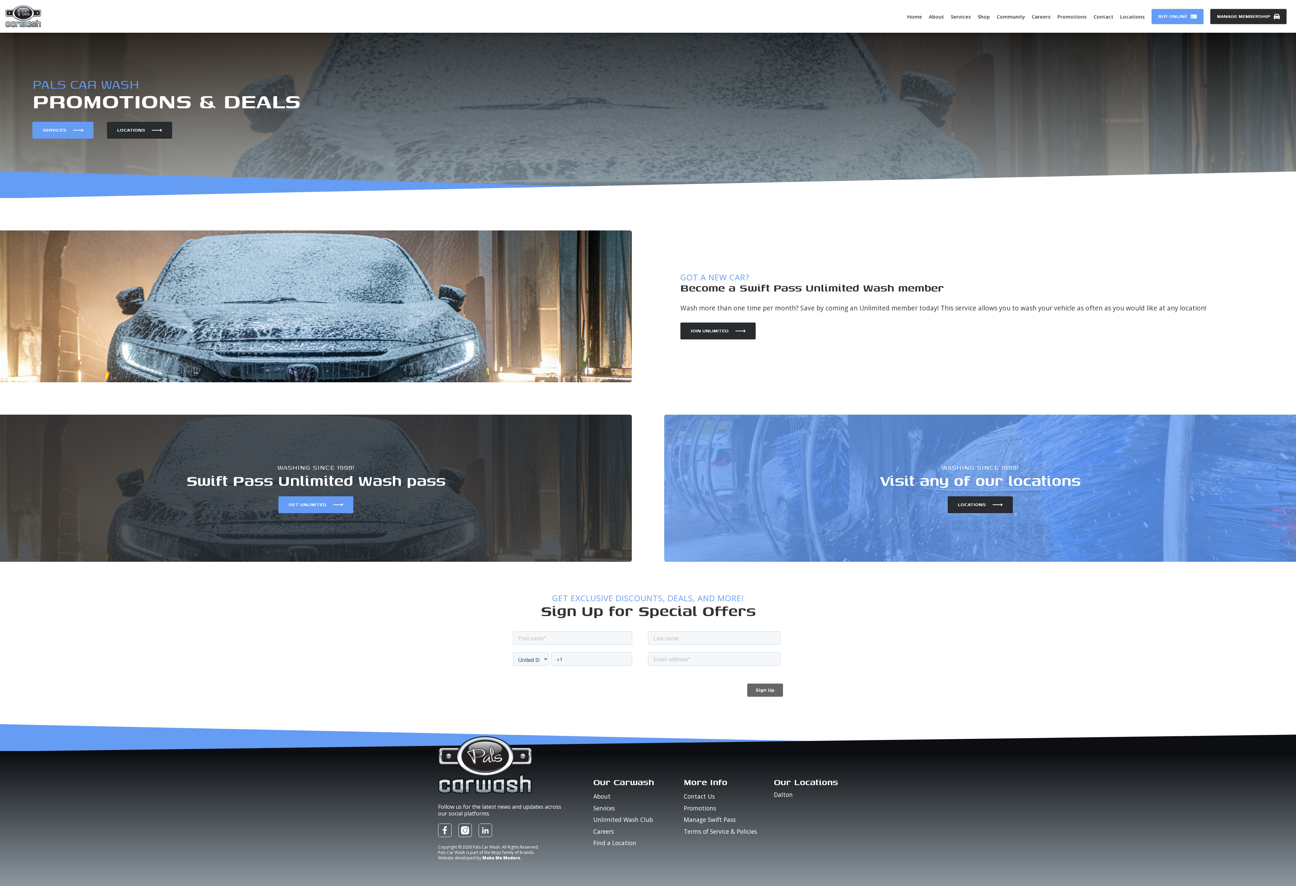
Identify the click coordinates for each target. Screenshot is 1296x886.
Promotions (700, 808)
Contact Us (699, 796)
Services (54, 130)
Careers (603, 831)
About (602, 796)
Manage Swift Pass (710, 819)
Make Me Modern (501, 858)
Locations (131, 130)
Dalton (783, 795)
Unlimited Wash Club (623, 819)
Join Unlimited (710, 331)
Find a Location (614, 843)
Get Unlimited (307, 504)
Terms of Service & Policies (720, 831)
